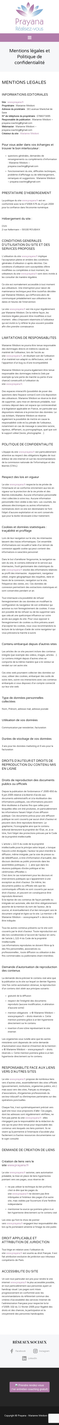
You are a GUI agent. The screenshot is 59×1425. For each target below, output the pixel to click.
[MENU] (29, 37)
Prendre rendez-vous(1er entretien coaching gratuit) (29, 1387)
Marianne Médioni (29, 133)
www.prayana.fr (16, 102)
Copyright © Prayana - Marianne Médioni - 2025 (29, 1415)
